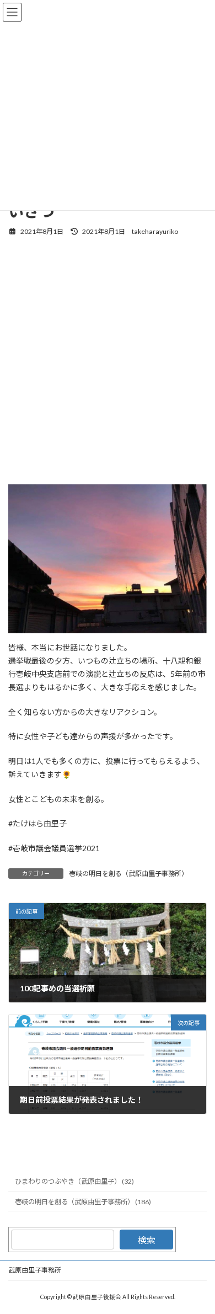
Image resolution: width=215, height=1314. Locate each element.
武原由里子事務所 (34, 1270)
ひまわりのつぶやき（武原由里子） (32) (74, 1181)
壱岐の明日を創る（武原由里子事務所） (128, 873)
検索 (146, 1240)
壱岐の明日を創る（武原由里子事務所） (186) (83, 1202)
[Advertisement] (107, 359)
